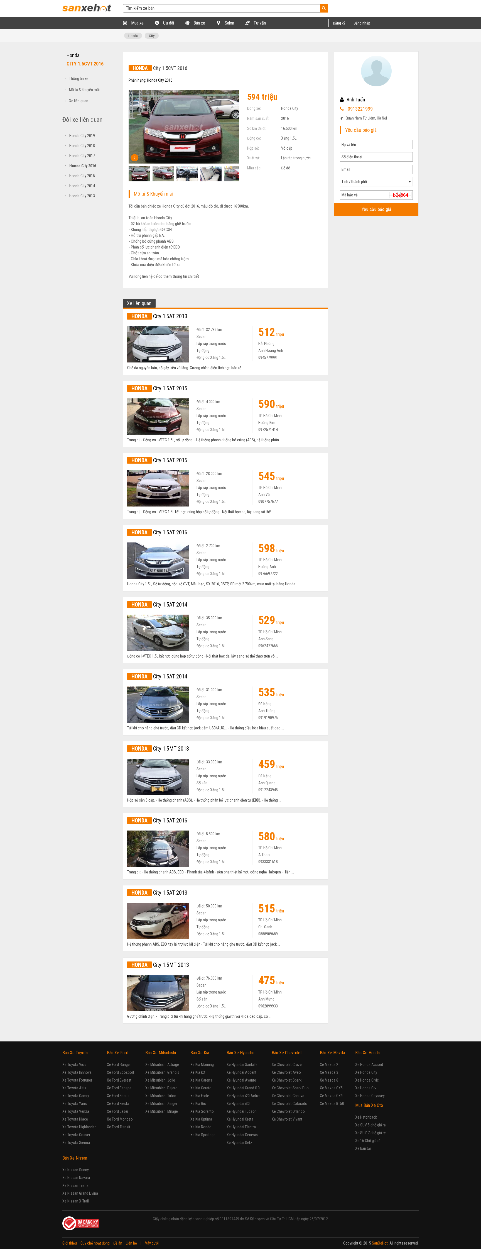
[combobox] (376, 181)
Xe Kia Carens (201, 1080)
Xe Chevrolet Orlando (288, 1111)
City (151, 36)
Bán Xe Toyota (75, 1052)
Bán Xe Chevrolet (287, 1052)
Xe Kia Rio (198, 1103)
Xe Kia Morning (202, 1064)
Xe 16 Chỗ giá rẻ (368, 1140)
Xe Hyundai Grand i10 (243, 1088)
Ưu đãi (168, 23)
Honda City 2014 (80, 186)
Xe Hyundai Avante (241, 1080)
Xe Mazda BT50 (332, 1103)
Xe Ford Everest (119, 1080)
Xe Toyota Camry (75, 1096)
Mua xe (137, 23)
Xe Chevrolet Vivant (287, 1119)
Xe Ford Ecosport (120, 1072)
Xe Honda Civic (367, 1080)
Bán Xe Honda (367, 1052)
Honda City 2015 (80, 176)
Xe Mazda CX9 (331, 1096)
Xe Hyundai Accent (241, 1072)
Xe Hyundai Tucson (242, 1111)
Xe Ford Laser (117, 1111)
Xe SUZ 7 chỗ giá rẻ (370, 1133)
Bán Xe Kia (199, 1052)
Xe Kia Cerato (201, 1088)
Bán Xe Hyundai (240, 1052)
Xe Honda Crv (365, 1088)
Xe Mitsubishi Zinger (161, 1103)
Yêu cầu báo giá (376, 209)
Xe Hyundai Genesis (242, 1135)
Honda (133, 36)
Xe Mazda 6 (329, 1080)
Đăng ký (339, 23)
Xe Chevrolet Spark (286, 1080)
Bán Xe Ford (117, 1052)
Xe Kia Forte (199, 1096)
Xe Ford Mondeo (120, 1119)
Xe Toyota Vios (74, 1064)
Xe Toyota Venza (75, 1111)
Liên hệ (131, 1243)
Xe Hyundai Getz (239, 1142)
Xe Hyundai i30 (238, 1103)
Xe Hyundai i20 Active (244, 1096)
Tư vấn (259, 23)
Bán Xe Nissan (74, 1158)
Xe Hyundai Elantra (241, 1127)
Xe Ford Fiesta (118, 1103)
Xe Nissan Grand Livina (80, 1193)
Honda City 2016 (80, 166)
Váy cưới (152, 1243)
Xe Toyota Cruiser (76, 1135)
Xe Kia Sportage (202, 1135)
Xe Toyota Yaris (74, 1103)
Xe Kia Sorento (202, 1111)
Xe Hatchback (366, 1117)
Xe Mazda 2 (329, 1064)
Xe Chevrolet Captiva (288, 1096)
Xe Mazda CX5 (331, 1088)
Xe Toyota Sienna (76, 1142)
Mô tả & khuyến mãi (84, 89)
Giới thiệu (69, 1243)
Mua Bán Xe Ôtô (369, 1105)
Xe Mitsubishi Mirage (161, 1111)
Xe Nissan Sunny (75, 1170)
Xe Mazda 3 (329, 1072)
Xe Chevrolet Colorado (289, 1103)
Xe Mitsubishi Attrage (162, 1064)
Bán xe (198, 23)
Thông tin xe (78, 78)
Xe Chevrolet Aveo (286, 1072)
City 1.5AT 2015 (159, 388)
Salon (229, 23)
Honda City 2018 (80, 145)
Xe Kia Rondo (201, 1127)
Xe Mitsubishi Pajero (161, 1088)
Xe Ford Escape (119, 1088)
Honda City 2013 (80, 196)
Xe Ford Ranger (119, 1064)
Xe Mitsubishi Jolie (160, 1080)
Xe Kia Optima (201, 1119)
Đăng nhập (362, 23)
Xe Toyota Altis (74, 1088)
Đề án (117, 1243)
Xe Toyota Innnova (77, 1072)
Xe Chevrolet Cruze (287, 1064)
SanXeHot (380, 1243)
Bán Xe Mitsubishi (160, 1052)
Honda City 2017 (80, 156)
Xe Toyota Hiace (75, 1119)
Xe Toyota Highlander (79, 1127)
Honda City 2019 (80, 135)
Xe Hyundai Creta (240, 1119)
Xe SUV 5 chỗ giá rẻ (370, 1125)
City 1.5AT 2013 (159, 316)
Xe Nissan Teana (75, 1185)
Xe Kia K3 (197, 1072)
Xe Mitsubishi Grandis (162, 1072)
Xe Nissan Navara (76, 1177)
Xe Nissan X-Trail (75, 1201)
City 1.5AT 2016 (159, 532)
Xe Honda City (366, 1072)
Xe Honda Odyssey (370, 1096)
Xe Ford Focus (118, 1096)
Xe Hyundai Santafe (242, 1064)
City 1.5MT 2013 (160, 748)
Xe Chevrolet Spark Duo (290, 1088)
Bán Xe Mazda (332, 1052)
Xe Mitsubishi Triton (160, 1096)
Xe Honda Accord (369, 1064)
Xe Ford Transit (118, 1127)
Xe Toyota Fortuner (77, 1080)
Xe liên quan (78, 101)
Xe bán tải (363, 1148)
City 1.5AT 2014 (159, 604)
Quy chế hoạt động (95, 1243)
